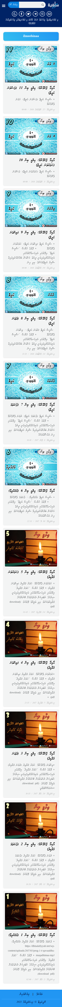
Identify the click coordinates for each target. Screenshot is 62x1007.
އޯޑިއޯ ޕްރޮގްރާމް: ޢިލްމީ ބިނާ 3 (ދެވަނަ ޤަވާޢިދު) (33, 756)
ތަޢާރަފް (39, 994)
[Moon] (14, 14)
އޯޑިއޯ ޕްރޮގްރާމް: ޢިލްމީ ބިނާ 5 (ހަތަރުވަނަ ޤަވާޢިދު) (31, 575)
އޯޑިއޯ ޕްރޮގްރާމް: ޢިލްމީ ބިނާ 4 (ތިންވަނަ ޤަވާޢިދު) (32, 665)
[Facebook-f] (21, 14)
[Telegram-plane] (35, 14)
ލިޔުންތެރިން (24, 994)
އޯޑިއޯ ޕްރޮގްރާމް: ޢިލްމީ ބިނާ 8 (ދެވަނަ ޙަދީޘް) (33, 321)
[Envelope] (49, 14)
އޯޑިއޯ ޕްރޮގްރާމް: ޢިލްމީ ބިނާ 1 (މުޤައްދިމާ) (32, 935)
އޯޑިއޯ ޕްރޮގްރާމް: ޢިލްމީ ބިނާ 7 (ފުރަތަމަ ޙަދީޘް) (33, 407)
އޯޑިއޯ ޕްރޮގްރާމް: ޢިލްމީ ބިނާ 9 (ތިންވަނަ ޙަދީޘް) (32, 235)
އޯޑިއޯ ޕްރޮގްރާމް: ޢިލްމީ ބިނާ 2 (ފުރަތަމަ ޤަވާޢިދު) (33, 847)
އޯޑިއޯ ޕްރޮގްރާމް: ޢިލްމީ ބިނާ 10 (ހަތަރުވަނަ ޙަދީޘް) (37, 163)
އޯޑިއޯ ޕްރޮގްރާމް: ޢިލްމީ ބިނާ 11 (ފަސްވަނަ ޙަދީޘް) (31, 91)
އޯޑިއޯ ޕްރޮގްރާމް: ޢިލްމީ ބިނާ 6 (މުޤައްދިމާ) (32, 491)
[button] (3, 5)
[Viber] (42, 14)
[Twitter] (28, 14)
